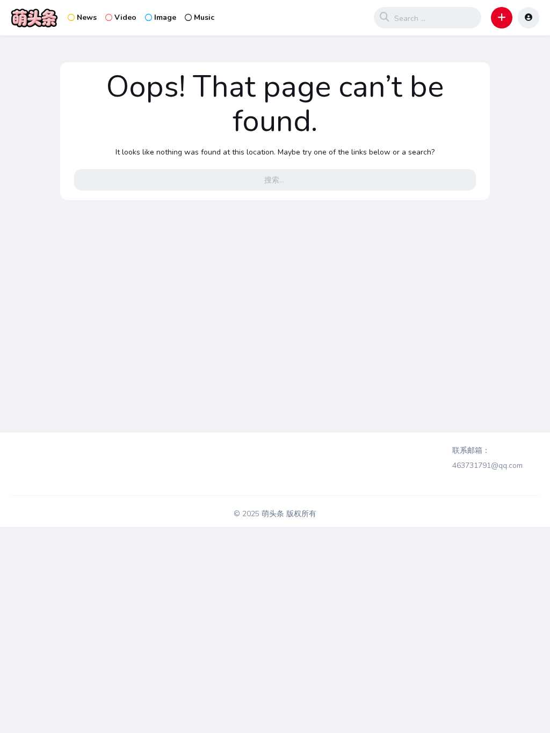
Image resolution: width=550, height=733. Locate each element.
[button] (501, 17)
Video (125, 17)
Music (204, 17)
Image (165, 17)
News (87, 17)
